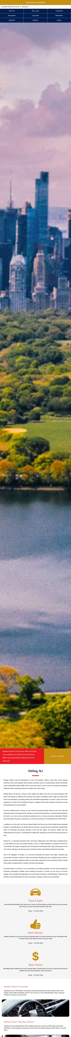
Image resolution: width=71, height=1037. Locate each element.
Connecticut (59, 11)
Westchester (59, 15)
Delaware (35, 20)
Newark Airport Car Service (11, 7)
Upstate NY (12, 20)
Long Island (35, 15)
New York (12, 11)
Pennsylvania (12, 15)
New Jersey (35, 11)
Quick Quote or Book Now (35, 2)
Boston (59, 20)
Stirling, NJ (25, 7)
